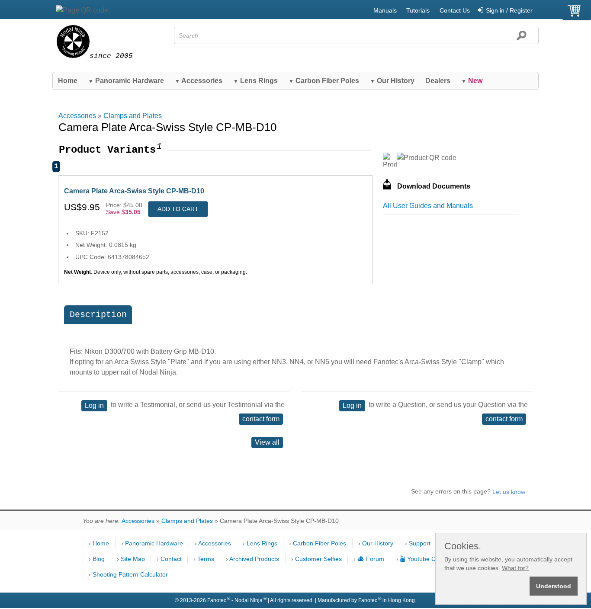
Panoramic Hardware (126, 80)
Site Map (133, 558)
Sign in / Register (509, 10)
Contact (171, 558)
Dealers (437, 80)
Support (419, 543)
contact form (260, 419)
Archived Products (254, 558)
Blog (99, 558)
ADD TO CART (178, 208)
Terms (205, 558)
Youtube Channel (430, 558)
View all (267, 442)
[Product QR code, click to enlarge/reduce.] (426, 158)
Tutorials (418, 10)
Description (98, 315)
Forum (375, 558)
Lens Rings (255, 80)
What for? (515, 567)
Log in (94, 405)
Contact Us (455, 10)
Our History (392, 80)
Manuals (385, 10)
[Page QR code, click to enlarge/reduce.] (82, 10)
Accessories (198, 80)
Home (67, 80)
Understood (553, 586)
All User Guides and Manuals (428, 205)
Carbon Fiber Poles (324, 80)
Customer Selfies (318, 558)
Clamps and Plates (132, 115)
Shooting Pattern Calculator (130, 574)
